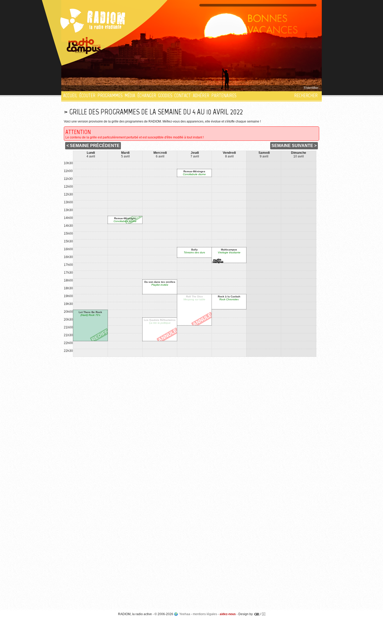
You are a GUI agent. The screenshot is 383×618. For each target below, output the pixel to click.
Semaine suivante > (294, 145)
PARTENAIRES (223, 96)
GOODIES (165, 96)
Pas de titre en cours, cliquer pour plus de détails (98, 88)
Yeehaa (184, 614)
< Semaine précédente (93, 145)
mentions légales (205, 614)
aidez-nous (228, 614)
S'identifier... (312, 88)
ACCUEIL (70, 96)
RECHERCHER (306, 96)
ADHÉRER (201, 96)
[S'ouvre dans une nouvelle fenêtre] (83, 45)
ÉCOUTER (87, 96)
